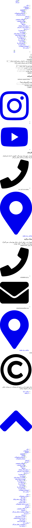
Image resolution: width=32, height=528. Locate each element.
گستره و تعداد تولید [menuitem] (20, 516)
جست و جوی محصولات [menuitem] (22, 504)
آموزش (27, 18)
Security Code (28, 85)
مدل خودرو (29, 71)
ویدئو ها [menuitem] (23, 510)
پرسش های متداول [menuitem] (23, 469)
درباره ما (26, 29)
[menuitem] (12, 454)
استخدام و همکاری (24, 46)
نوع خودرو (29, 66)
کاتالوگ (27, 8)
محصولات (26, 7)
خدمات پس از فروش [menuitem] (23, 471)
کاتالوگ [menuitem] (27, 452)
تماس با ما (26, 47)
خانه (27, 5)
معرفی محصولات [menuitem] (24, 496)
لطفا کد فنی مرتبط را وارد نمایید (23, 62)
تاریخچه (27, 393)
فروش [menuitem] (27, 460)
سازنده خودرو (28, 67)
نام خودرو (29, 69)
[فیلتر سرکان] (16, 1)
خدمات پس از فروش (23, 27)
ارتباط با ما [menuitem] (22, 526)
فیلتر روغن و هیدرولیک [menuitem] (19, 499)
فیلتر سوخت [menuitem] (22, 502)
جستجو (29, 72)
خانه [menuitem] (27, 449)
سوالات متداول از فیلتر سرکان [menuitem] (20, 511)
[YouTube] (14, 149)
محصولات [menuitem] (26, 450)
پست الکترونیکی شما (26, 82)
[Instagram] (14, 122)
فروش (27, 16)
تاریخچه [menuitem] (23, 515)
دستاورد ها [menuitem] (22, 519)
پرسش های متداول (23, 25)
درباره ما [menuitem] (26, 472)
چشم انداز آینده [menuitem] (21, 521)
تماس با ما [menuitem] (26, 491)
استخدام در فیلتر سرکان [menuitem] (18, 524)
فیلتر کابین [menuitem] (22, 500)
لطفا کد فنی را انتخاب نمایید (24, 61)
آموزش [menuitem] (27, 461)
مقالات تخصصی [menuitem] (21, 508)
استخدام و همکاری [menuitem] (24, 490)
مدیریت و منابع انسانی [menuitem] (19, 518)
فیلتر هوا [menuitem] (23, 497)
